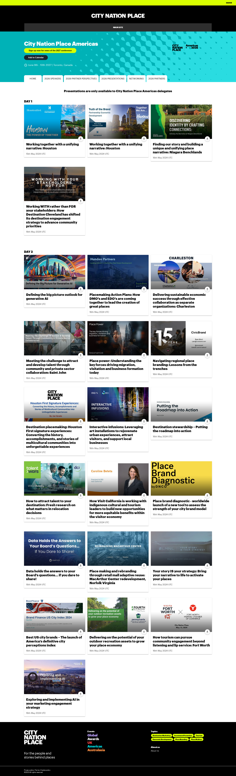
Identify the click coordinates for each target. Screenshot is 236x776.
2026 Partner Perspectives (81, 78)
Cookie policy (45, 770)
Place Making (196, 739)
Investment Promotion (183, 735)
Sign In (229, 3)
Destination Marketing (161, 735)
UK (89, 742)
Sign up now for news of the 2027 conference (50, 50)
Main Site (118, 27)
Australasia (96, 750)
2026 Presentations (112, 78)
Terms (37, 770)
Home (33, 78)
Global (92, 735)
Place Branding (181, 739)
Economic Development (162, 739)
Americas (94, 746)
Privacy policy (29, 770)
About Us (155, 751)
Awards (93, 739)
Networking (136, 78)
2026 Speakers (53, 78)
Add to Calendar (36, 57)
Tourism (199, 735)
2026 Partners (156, 78)
